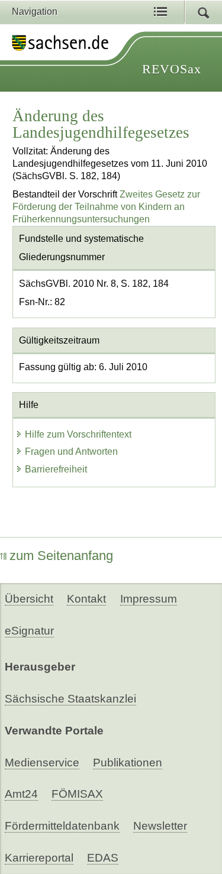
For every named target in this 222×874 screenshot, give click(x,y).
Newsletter (160, 826)
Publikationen (127, 762)
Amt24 (21, 794)
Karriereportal (39, 858)
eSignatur (29, 630)
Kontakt (86, 599)
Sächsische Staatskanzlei (70, 698)
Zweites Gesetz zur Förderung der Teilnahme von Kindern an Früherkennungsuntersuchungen (106, 206)
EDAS (102, 858)
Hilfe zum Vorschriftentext (78, 434)
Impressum (148, 599)
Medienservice (42, 762)
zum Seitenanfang (61, 555)
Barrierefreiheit (56, 469)
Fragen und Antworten (71, 451)
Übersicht (29, 599)
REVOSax (171, 68)
